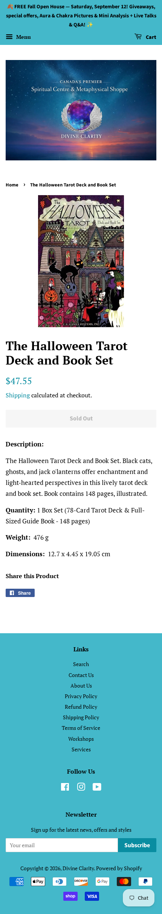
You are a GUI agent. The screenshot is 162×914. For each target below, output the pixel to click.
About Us (81, 685)
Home (12, 185)
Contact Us (81, 675)
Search (81, 664)
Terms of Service (81, 727)
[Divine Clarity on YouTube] (97, 788)
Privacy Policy (81, 696)
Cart (150, 38)
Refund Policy (81, 706)
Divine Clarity (78, 868)
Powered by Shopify (119, 868)
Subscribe (137, 845)
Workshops (81, 738)
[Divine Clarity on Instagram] (81, 788)
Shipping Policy (81, 717)
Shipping (18, 395)
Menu (23, 37)
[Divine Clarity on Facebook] (65, 788)
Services (81, 749)
